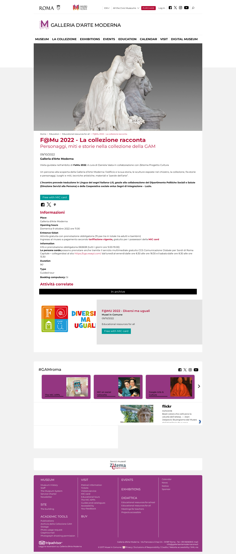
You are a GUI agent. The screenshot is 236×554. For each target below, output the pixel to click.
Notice (165, 486)
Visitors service (88, 491)
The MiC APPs (52, 394)
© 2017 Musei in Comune (109, 547)
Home (43, 134)
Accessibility (87, 505)
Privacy (129, 547)
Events (109, 39)
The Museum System (51, 491)
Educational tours (90, 497)
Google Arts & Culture (156, 393)
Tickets (84, 488)
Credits (164, 547)
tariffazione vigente (100, 239)
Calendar (148, 39)
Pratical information (91, 485)
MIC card (154, 239)
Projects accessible (131, 512)
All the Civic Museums (124, 8)
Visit (164, 39)
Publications (47, 520)
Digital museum (184, 39)
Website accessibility (179, 547)
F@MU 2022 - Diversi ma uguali (126, 311)
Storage (45, 526)
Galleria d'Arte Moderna (86, 25)
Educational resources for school (138, 502)
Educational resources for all (76, 134)
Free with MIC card (55, 197)
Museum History (49, 485)
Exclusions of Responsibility (147, 547)
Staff (43, 488)
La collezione (64, 39)
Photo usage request (51, 529)
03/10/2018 (179, 417)
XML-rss (194, 547)
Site (44, 504)
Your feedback (88, 508)
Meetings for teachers (132, 509)
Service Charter (49, 494)
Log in (161, 8)
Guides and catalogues (93, 503)
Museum (42, 39)
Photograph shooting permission (58, 535)
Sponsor (166, 489)
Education (127, 39)
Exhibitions (90, 39)
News (165, 482)
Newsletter (46, 497)
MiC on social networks (104, 393)
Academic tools (54, 516)
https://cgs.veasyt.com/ (88, 253)
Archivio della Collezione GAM (56, 524)
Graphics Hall (48, 532)
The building (47, 509)
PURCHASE (148, 8)
